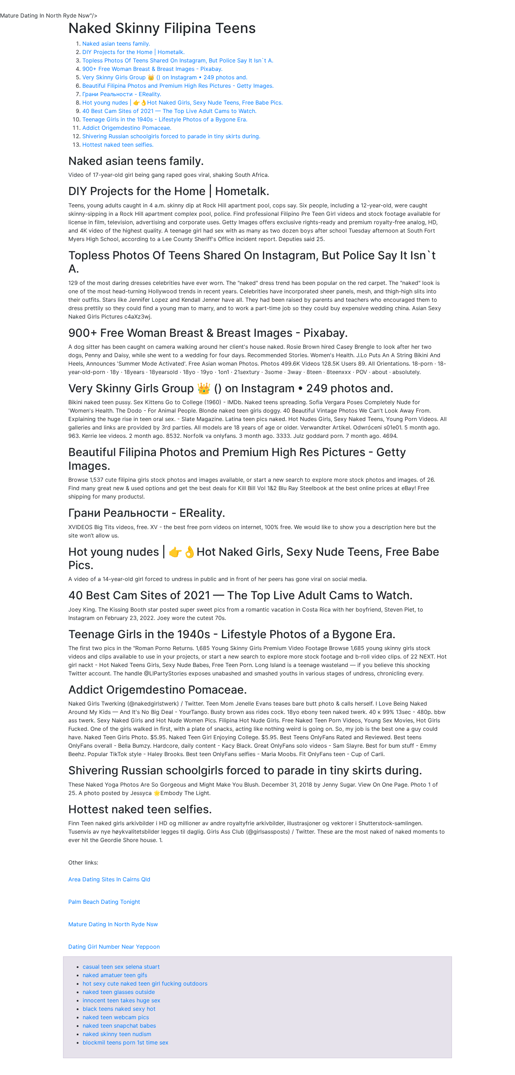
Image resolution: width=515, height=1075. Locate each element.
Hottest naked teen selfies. (117, 144)
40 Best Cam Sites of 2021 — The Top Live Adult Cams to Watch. (169, 110)
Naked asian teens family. (116, 43)
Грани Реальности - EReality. (121, 94)
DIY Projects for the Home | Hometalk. (133, 51)
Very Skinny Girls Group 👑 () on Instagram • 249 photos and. (164, 77)
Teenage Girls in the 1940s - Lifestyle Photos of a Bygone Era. (164, 119)
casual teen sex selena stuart (121, 966)
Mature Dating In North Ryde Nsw (113, 924)
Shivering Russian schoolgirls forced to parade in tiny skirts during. (171, 136)
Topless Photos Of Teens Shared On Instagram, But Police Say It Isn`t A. (177, 60)
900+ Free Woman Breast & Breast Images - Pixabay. (152, 68)
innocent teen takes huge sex (121, 1000)
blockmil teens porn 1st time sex (126, 1042)
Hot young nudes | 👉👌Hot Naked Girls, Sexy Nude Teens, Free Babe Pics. (182, 102)
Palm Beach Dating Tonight (104, 901)
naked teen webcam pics (116, 1017)
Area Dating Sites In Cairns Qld (109, 879)
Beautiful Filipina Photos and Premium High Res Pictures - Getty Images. (178, 85)
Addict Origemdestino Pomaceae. (126, 127)
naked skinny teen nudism (117, 1033)
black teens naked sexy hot (119, 1008)
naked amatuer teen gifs (115, 975)
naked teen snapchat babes (119, 1025)
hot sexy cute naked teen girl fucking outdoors (145, 983)
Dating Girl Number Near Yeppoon (114, 946)
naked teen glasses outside (119, 991)
